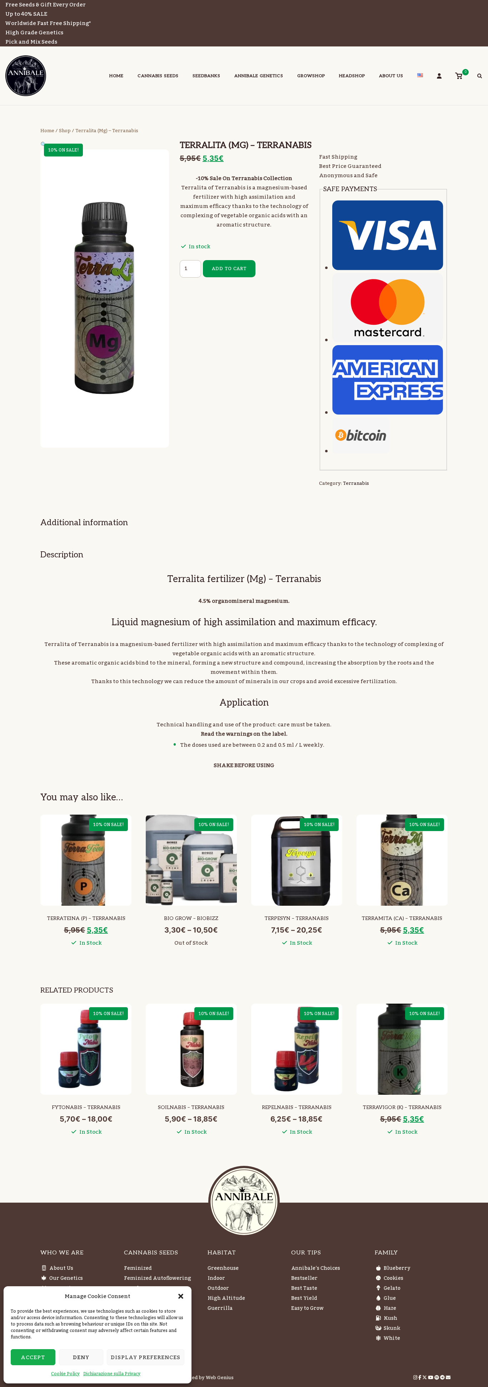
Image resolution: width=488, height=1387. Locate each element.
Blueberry (397, 1268)
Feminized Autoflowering (157, 1278)
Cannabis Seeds (158, 76)
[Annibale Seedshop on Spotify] (437, 1377)
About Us (391, 76)
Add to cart (229, 268)
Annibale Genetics (258, 76)
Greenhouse (223, 1268)
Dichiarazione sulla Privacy (111, 1373)
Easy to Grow (307, 1308)
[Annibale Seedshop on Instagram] (415, 1377)
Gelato (392, 1288)
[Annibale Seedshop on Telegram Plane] (443, 1377)
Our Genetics (66, 1278)
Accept (33, 1357)
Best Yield (304, 1298)
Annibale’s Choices (315, 1268)
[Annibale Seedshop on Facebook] (420, 1377)
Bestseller (304, 1278)
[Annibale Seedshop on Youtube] (431, 1377)
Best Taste (304, 1288)
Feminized (138, 1268)
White (392, 1338)
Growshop (311, 76)
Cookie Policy (65, 1373)
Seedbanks (206, 76)
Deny (81, 1357)
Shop (65, 130)
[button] (180, 1296)
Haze (390, 1308)
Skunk (392, 1328)
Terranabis (356, 483)
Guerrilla (220, 1308)
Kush (390, 1318)
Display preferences (145, 1357)
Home (116, 76)
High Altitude (226, 1298)
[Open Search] (480, 76)
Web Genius (220, 1377)
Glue (390, 1298)
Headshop (352, 76)
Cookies (393, 1278)
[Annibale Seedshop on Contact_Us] (448, 1377)
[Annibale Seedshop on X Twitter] (425, 1377)
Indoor (216, 1278)
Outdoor (218, 1288)
